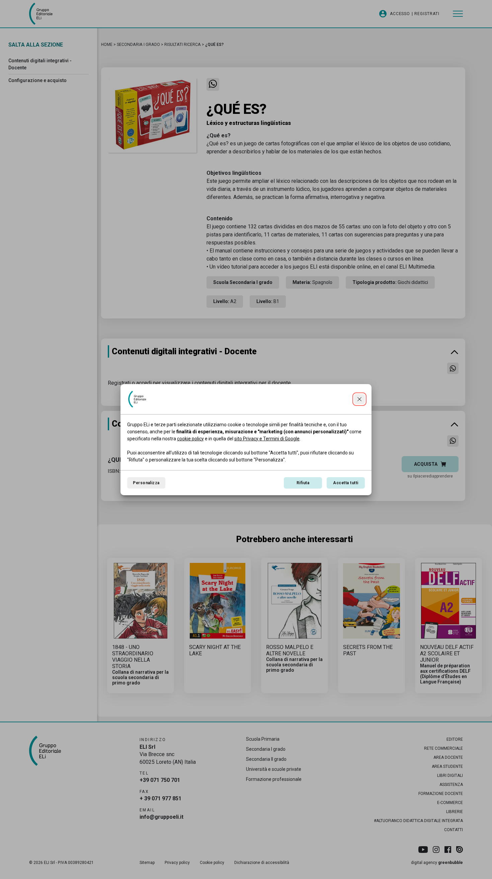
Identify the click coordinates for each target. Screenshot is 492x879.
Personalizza (146, 483)
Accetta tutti (345, 483)
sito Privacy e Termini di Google (267, 438)
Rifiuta (303, 483)
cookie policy (190, 438)
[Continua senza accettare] (359, 399)
